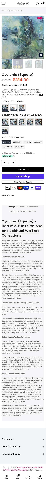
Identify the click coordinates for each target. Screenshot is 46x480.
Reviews (32, 211)
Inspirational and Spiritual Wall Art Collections (22, 231)
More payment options (23, 182)
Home (4, 11)
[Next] (41, 37)
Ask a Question (8, 195)
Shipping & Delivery (18, 211)
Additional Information (29, 207)
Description (12, 207)
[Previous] (5, 37)
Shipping (5, 85)
